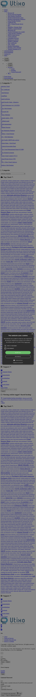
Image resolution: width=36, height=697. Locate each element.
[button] (18, 348)
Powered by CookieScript (18, 362)
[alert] (18, 348)
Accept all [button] (18, 352)
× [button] (32, 334)
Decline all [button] (18, 356)
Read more (27, 342)
